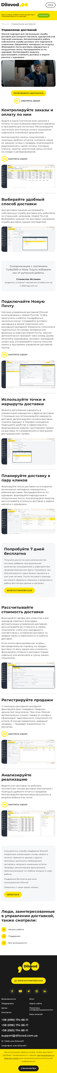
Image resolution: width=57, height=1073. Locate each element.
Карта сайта (35, 1003)
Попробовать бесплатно (29, 93)
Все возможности (17, 943)
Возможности (8, 999)
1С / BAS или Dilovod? (12, 1041)
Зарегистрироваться (19, 590)
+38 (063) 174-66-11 (14, 1030)
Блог (31, 999)
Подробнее (44, 15)
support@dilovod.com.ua (19, 1035)
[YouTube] (20, 991)
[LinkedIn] (45, 991)
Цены (4, 1008)
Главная (5, 24)
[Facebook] (12, 991)
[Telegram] (28, 991)
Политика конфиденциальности (41, 1009)
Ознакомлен (28, 1068)
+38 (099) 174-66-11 (14, 1019)
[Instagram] (37, 991)
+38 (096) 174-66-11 (14, 1025)
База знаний (36, 1014)
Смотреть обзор (30, 101)
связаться (13, 894)
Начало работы (16, 929)
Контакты (6, 1012)
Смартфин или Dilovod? (14, 1045)
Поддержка (14, 936)
